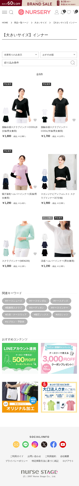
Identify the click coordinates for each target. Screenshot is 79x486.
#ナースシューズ (13, 301)
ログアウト (68, 461)
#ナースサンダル (37, 301)
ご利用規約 (50, 456)
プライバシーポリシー (16, 461)
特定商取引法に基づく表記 (45, 461)
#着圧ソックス (41, 314)
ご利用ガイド (16, 456)
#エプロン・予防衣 (14, 321)
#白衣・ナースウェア (16, 314)
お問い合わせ (34, 456)
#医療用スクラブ (13, 307)
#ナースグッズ (60, 301)
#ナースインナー (59, 307)
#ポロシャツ (62, 314)
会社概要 (64, 456)
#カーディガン (36, 307)
